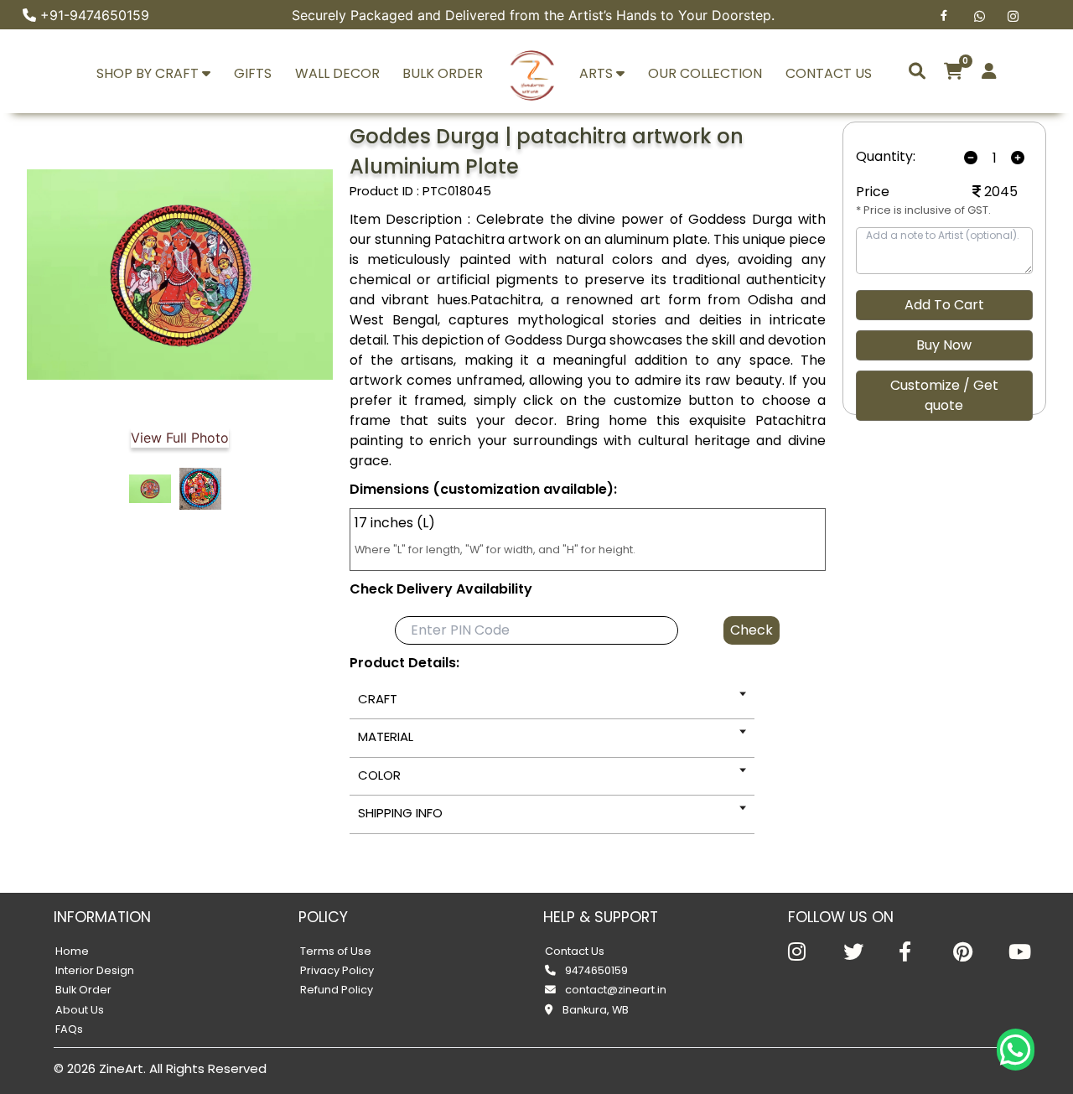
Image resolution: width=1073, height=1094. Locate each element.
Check (751, 630)
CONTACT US (828, 73)
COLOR (379, 775)
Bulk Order (83, 990)
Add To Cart (944, 304)
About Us (79, 1010)
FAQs (69, 1029)
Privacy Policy (337, 970)
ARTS (597, 73)
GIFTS (253, 73)
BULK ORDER (442, 73)
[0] (953, 71)
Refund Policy (336, 990)
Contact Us (574, 951)
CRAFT (377, 699)
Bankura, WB (594, 1010)
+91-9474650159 (94, 15)
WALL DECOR (337, 73)
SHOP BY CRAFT (149, 73)
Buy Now (944, 345)
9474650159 (595, 970)
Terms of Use (335, 951)
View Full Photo (180, 437)
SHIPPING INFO (400, 813)
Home (72, 951)
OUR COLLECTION (705, 73)
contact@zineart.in (614, 990)
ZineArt (121, 1068)
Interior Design (94, 970)
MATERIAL (385, 736)
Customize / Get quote (944, 395)
